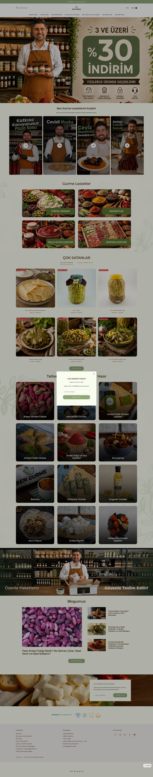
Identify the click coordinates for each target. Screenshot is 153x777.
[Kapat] (94, 373)
